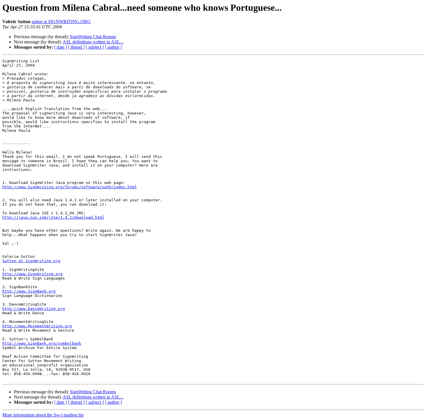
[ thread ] (76, 47)
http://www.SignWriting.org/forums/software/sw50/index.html (69, 187)
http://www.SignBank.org (29, 291)
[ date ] (60, 47)
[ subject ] (95, 47)
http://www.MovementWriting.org (37, 326)
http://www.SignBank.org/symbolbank (41, 343)
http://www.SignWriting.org (32, 274)
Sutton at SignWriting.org (31, 261)
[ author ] (113, 47)
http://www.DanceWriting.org (33, 308)
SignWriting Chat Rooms (93, 36)
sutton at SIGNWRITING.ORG (61, 21)
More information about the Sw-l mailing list (42, 414)
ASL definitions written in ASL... (93, 41)
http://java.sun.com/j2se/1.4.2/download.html (53, 217)
